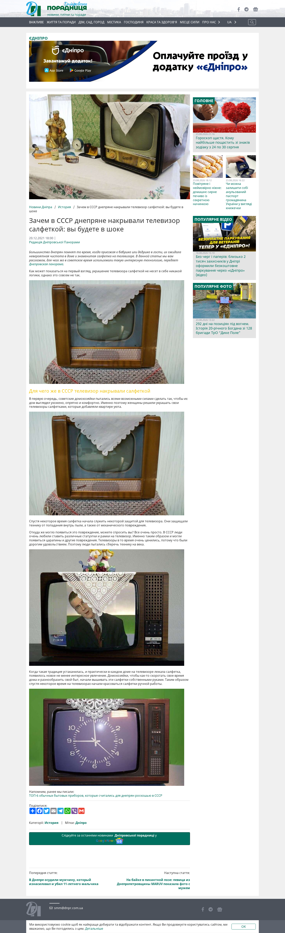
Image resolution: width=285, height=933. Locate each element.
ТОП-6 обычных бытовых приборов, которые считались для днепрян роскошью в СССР (95, 796)
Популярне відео (213, 219)
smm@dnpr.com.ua (68, 908)
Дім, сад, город (91, 22)
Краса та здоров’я (161, 22)
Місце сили (189, 22)
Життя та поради (61, 22)
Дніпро (81, 823)
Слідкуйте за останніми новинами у (109, 838)
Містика (114, 22)
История (64, 207)
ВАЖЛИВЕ (36, 22)
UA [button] (229, 22)
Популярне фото (213, 286)
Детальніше (94, 929)
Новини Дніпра (41, 207)
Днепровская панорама (46, 264)
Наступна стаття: (153, 880)
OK (243, 926)
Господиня (133, 22)
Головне (203, 100)
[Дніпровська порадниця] (36, 909)
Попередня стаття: (63, 878)
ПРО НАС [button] (209, 22)
